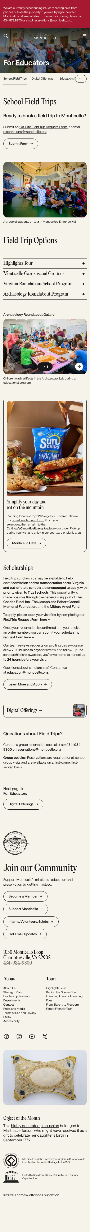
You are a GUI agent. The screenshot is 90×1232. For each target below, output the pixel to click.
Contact (8, 1004)
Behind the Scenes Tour (61, 992)
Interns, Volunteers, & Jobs (29, 922)
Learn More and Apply (25, 684)
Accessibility (11, 1021)
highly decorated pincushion (35, 1125)
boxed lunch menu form (27, 520)
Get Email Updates (23, 934)
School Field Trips (15, 78)
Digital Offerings (42, 78)
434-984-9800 (17, 963)
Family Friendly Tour (59, 1008)
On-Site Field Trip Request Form (43, 127)
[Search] (16, 36)
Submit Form (18, 144)
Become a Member (23, 896)
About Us (9, 988)
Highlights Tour (56, 988)
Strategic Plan (12, 992)
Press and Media (14, 1008)
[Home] (45, 36)
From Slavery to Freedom (62, 1004)
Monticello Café (24, 543)
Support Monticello (23, 909)
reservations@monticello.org (25, 132)
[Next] (79, 366)
